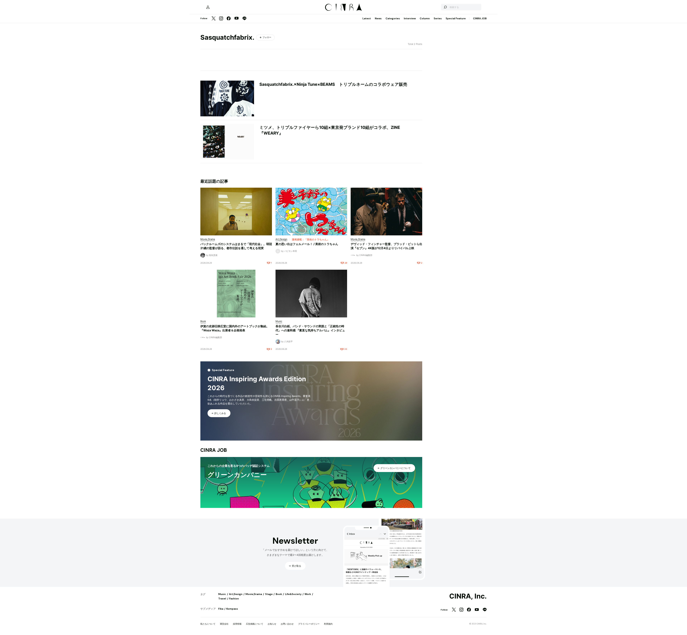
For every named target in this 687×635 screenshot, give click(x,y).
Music (222, 594)
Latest (366, 18)
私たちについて (207, 623)
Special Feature (456, 18)
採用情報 (237, 623)
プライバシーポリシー (309, 623)
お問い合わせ (287, 623)
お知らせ (272, 623)
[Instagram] (221, 18)
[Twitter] (214, 18)
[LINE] (244, 18)
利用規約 (328, 623)
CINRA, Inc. (468, 596)
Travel (222, 598)
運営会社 (224, 623)
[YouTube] (236, 18)
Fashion (234, 598)
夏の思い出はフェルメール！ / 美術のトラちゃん (307, 244)
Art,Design (235, 594)
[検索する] (445, 7)
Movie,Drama (253, 594)
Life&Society (293, 594)
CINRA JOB (480, 18)
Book (279, 594)
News (378, 18)
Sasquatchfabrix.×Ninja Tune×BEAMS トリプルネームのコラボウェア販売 (333, 84)
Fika (220, 608)
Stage (269, 594)
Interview (410, 18)
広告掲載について (254, 623)
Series (438, 18)
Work (307, 594)
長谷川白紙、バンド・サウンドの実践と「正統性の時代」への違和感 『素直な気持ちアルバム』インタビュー (310, 330)
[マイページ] (208, 7)
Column (425, 18)
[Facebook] (229, 18)
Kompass (232, 608)
